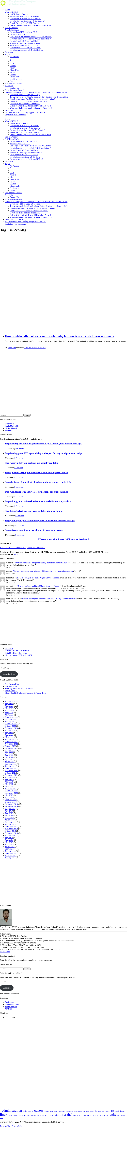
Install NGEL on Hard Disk (16, 653)
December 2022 (11, 742)
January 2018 (10, 851)
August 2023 (10, 730)
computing (69, 1111)
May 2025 (9, 715)
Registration (9, 424)
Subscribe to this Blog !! (14, 90)
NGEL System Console (19, 14)
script (78, 1115)
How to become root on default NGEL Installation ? (30, 39)
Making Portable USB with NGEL (18, 655)
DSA (12, 63)
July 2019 (9, 811)
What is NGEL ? (11, 12)
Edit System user (11, 686)
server (83, 1115)
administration (12, 1110)
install (117, 1111)
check (51, 1111)
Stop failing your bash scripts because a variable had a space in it (38, 501)
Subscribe (7, 988)
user (118, 1115)
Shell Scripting (15, 79)
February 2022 (10, 764)
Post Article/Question (13, 83)
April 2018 (9, 844)
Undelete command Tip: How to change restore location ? (32, 99)
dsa (87, 1111)
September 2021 (11, 775)
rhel (69, 1114)
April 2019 (9, 818)
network (16, 1115)
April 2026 (9, 710)
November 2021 (11, 771)
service (89, 1115)
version (123, 1115)
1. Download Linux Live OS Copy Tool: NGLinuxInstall (22, 548)
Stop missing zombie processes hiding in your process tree (34, 530)
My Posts (8, 430)
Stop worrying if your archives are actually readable (31, 463)
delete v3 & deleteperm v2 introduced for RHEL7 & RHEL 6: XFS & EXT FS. (36, 92)
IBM (112, 1111)
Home (7, 10)
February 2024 (10, 719)
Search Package (11, 691)
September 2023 (11, 728)
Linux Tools (14, 77)
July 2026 (9, 704)
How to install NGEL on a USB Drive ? (25, 48)
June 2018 (9, 840)
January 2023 (10, 739)
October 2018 (10, 831)
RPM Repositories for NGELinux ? (24, 45)
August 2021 (10, 777)
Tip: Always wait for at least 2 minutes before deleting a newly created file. (39, 97)
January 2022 (10, 766)
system (102, 1115)
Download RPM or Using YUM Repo (25, 95)
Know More (5, 952)
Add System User (12, 684)
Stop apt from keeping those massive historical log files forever (36, 472)
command (62, 1111)
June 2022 (9, 755)
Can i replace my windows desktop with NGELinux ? (31, 36)
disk (84, 1111)
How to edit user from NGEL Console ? (25, 19)
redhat (63, 1115)
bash (29, 1111)
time (107, 1115)
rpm (74, 1115)
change (47, 1111)
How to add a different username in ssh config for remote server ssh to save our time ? (59, 336)
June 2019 (9, 813)
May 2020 (9, 795)
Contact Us (14, 88)
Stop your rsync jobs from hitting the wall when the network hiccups (40, 520)
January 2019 (10, 824)
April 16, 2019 (30, 348)
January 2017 (10, 858)
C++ (12, 61)
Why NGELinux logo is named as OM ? (26, 43)
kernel (122, 1111)
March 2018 (10, 847)
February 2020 (10, 800)
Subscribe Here (9, 674)
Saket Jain (12, 348)
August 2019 (10, 809)
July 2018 (9, 838)
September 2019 (11, 806)
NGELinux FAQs (12, 30)
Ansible (13, 66)
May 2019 (9, 815)
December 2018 (11, 826)
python (56, 1115)
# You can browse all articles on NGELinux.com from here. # (63, 539)
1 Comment (20, 448)
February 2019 (10, 822)
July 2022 (9, 753)
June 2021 (9, 782)
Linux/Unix (14, 70)
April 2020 (9, 797)
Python (13, 72)
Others (12, 81)
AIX (25, 1111)
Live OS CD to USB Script (16, 110)
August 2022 (10, 750)
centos (38, 1110)
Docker (13, 74)
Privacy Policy (17, 1126)
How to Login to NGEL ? (20, 34)
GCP (103, 1111)
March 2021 (10, 786)
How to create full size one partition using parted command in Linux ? (41, 563)
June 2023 (9, 735)
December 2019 (11, 802)
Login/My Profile (12, 426)
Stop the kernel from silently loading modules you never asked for (38, 482)
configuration (78, 1111)
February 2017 (10, 855)
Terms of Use (5, 1126)
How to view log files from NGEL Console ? (27, 21)
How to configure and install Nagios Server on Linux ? (38, 578)
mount (10, 1115)
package (27, 1115)
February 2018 (10, 849)
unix (112, 1114)
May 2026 (9, 708)
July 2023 (9, 733)
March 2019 (10, 820)
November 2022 (11, 744)
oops (21, 1115)
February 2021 (10, 788)
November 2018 (11, 829)
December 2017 (11, 853)
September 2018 (11, 833)
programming (47, 1115)
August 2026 (10, 701)
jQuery (12, 68)
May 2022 (9, 757)
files (99, 1111)
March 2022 (10, 762)
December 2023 (11, 724)
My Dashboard (11, 428)
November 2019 (11, 804)
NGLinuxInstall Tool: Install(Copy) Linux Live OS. (25, 112)
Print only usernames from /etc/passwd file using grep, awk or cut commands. (43, 571)
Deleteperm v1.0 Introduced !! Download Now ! (29, 101)
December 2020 (11, 791)
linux (4, 1114)
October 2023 (10, 726)
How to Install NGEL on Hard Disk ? (24, 41)
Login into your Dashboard (15, 115)
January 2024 (10, 721)
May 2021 (9, 784)
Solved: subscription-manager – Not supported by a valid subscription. (49, 599)
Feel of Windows (11, 28)
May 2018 (9, 842)
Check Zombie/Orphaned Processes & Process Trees (30, 25)
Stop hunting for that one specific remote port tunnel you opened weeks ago (43, 443)
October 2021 (10, 773)
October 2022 (10, 746)
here (15, 554)
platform (33, 1115)
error (92, 1111)
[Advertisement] (66, 265)
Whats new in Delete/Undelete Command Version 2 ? (31, 108)
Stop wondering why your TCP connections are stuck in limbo (36, 491)
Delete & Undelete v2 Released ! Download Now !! (30, 106)
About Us (9, 86)
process (39, 1115)
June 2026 (9, 706)
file (96, 1111)
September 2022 (11, 748)
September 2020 (11, 793)
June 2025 (9, 713)
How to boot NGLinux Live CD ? (23, 32)
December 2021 (11, 768)
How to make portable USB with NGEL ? (26, 50)
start (98, 1115)
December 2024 (11, 717)
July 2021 (9, 780)
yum (1, 1118)
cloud (55, 1111)
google (108, 1111)
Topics (7, 54)
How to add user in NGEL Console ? (24, 16)
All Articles (14, 57)
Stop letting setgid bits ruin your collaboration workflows (34, 511)
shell (94, 1115)
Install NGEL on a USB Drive (17, 651)
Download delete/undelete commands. (25, 104)
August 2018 (10, 835)
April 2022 (9, 759)
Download (9, 52)
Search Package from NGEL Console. (25, 23)
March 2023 (10, 737)
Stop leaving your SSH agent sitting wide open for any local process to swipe (43, 453)
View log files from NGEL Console (19, 688)
